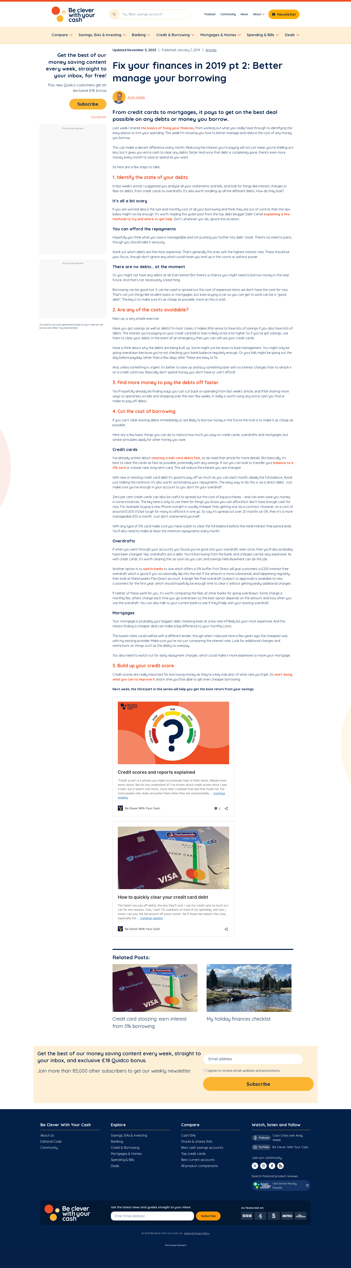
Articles (211, 50)
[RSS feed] (280, 1166)
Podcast (210, 14)
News (244, 14)
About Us (47, 1135)
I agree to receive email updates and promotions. (243, 1071)
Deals (115, 1166)
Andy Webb (136, 97)
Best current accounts (198, 1160)
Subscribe (87, 104)
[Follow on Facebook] (272, 1166)
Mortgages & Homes (126, 1154)
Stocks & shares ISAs (196, 1141)
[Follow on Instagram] (263, 1166)
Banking (117, 1141)
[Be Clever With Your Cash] (73, 14)
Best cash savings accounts (202, 1148)
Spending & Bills (122, 1160)
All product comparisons (199, 1166)
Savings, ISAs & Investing (129, 1135)
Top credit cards (193, 1154)
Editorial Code (51, 1141)
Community (228, 14)
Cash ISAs (188, 1135)
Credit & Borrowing (125, 1148)
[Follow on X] (255, 1166)
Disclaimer (98, 117)
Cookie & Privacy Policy (196, 1233)
